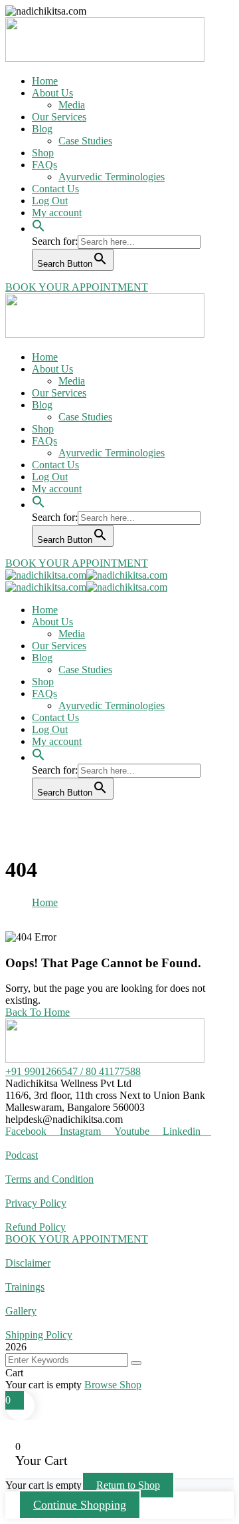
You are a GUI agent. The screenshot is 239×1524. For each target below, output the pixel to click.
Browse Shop (112, 1384)
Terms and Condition (49, 1179)
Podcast (21, 1155)
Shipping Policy (38, 1334)
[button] (38, 218)
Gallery (21, 1310)
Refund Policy (35, 1227)
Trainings (24, 1287)
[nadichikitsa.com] (45, 575)
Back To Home (37, 1012)
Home (45, 902)
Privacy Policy (35, 1203)
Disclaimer (27, 1263)
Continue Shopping (79, 1504)
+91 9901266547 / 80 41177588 (73, 1071)
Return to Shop (128, 1485)
